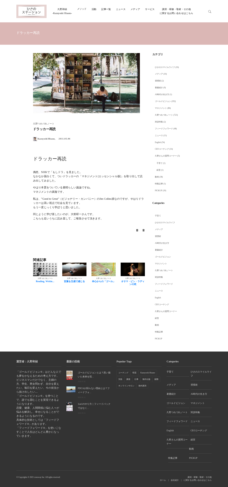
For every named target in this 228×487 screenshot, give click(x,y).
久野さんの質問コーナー (166, 156)
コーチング (123, 373)
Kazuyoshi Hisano (147, 373)
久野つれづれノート (164, 115)
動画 (157, 177)
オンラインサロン (126, 386)
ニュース (121, 9)
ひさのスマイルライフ (165, 67)
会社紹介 (175, 480)
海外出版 (146, 379)
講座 (128, 379)
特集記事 (159, 184)
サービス (150, 9)
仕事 (136, 379)
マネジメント (161, 108)
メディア (135, 9)
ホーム (163, 480)
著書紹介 (159, 87)
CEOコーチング (162, 149)
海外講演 (142, 386)
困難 (156, 379)
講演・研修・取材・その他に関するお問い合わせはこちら (198, 478)
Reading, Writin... (45, 281)
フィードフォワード (164, 128)
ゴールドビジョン (163, 101)
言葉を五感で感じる (74, 281)
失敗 (120, 379)
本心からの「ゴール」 (103, 281)
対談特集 (159, 122)
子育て (160, 163)
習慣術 (158, 81)
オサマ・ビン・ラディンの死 (133, 282)
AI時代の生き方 (162, 94)
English (158, 142)
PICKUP (158, 190)
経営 (159, 170)
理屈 (134, 373)
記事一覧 (106, 9)
